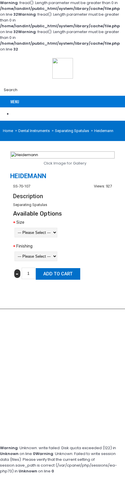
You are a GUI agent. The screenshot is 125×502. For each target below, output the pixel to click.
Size (20, 222)
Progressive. (65, 437)
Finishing (24, 246)
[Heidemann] (62, 155)
